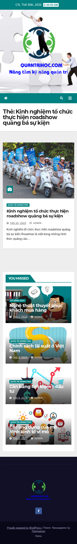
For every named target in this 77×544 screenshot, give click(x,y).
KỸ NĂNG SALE (17, 301)
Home (38, 536)
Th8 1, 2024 (20, 317)
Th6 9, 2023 (20, 357)
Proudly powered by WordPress (24, 527)
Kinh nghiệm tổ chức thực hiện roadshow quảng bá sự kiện (38, 213)
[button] (61, 98)
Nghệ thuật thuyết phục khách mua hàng (35, 308)
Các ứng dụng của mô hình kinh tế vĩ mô (33, 429)
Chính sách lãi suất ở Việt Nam (36, 348)
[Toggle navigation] (70, 98)
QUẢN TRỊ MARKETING (18, 205)
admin (37, 223)
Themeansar (38, 531)
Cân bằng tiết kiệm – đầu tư (36, 389)
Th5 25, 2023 (18, 223)
